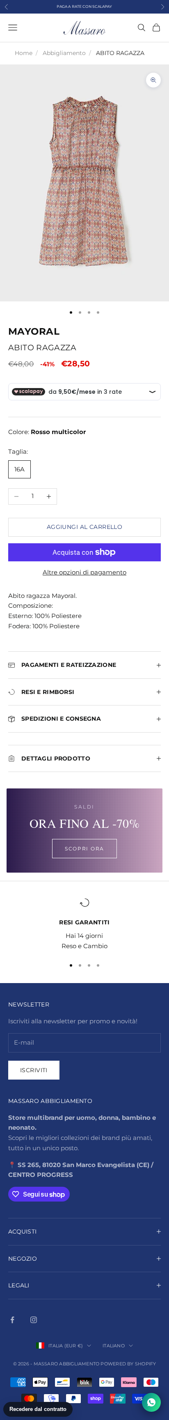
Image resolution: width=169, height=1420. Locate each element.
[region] (84, 924)
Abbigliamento (64, 53)
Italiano (114, 1346)
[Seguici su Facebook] (12, 1320)
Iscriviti (34, 1070)
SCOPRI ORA (84, 849)
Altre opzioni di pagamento (84, 572)
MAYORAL (33, 331)
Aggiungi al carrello (84, 527)
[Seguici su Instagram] (34, 1320)
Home (23, 53)
